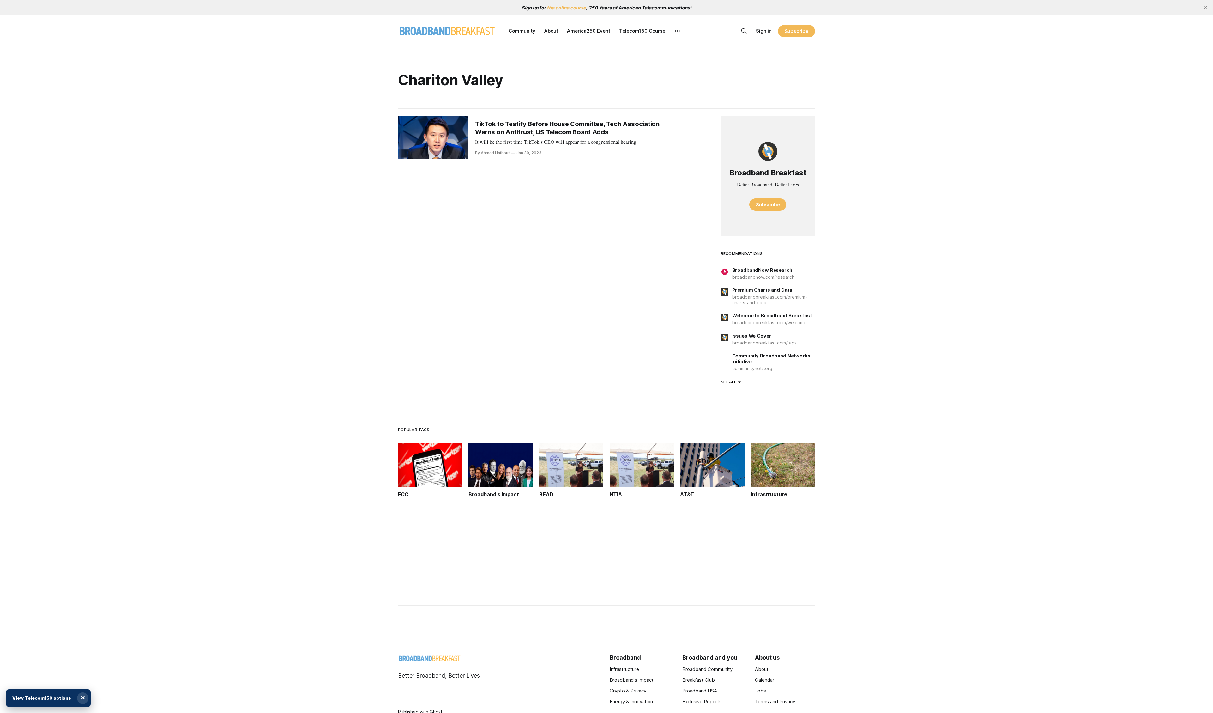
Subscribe (796, 31)
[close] (1205, 8)
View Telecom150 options (41, 698)
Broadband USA (699, 691)
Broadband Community (707, 669)
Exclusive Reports (702, 701)
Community (522, 31)
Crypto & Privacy (628, 691)
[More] (677, 31)
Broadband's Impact (632, 680)
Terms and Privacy (775, 701)
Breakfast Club (698, 680)
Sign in (764, 31)
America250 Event (588, 31)
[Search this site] (744, 31)
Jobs (760, 691)
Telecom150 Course (642, 31)
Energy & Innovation (631, 701)
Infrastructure (624, 669)
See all (729, 382)
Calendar (764, 680)
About (551, 31)
